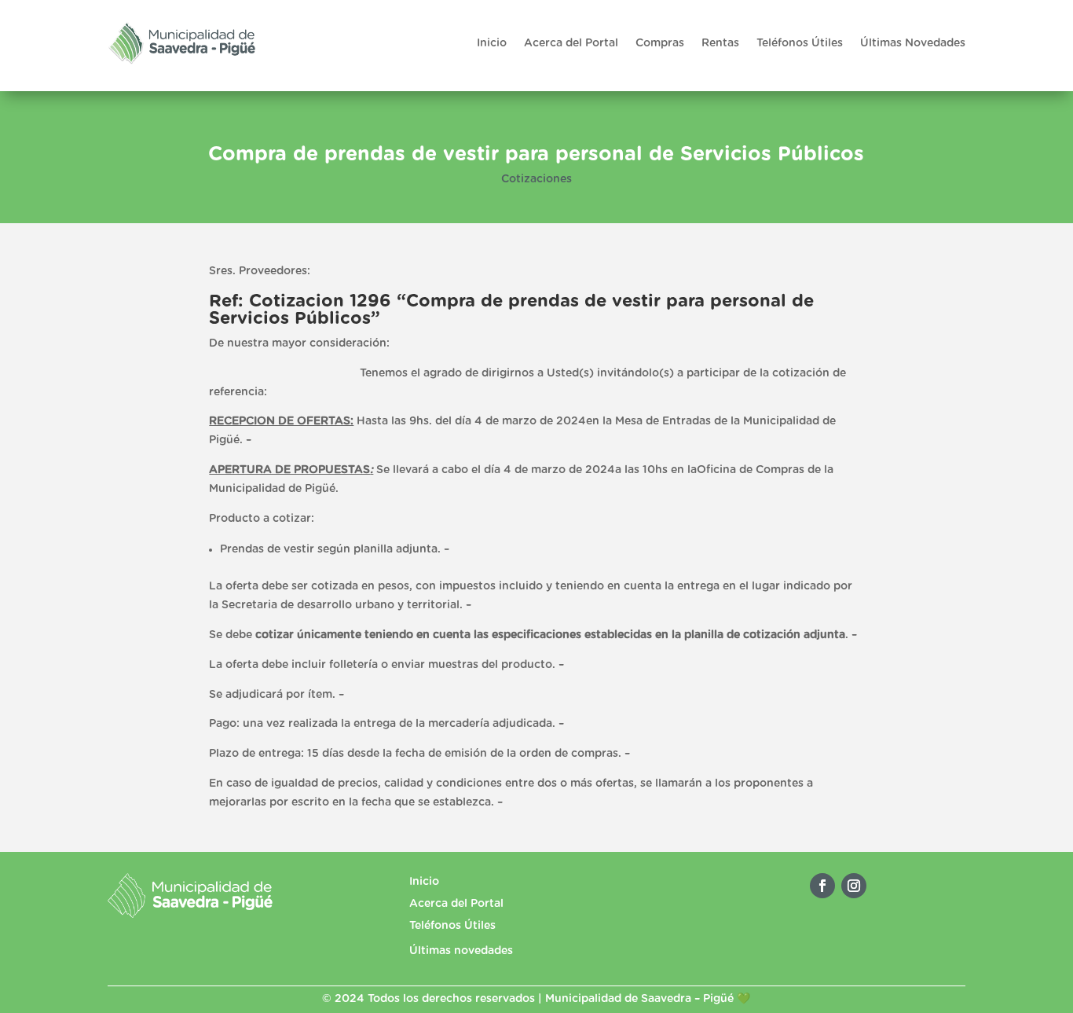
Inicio (492, 43)
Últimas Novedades (912, 43)
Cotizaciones (536, 179)
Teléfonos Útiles (799, 43)
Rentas (720, 43)
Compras (659, 43)
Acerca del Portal (571, 43)
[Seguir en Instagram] (853, 885)
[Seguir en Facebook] (822, 885)
